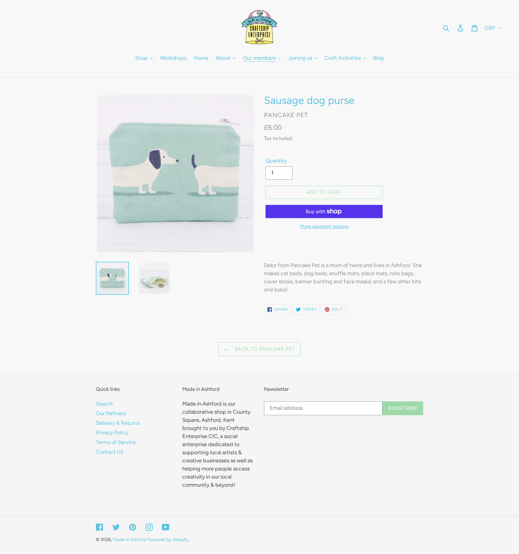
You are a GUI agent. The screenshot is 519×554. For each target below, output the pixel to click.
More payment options (324, 226)
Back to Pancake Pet (264, 349)
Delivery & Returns (118, 423)
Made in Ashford (129, 539)
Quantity (276, 160)
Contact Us (109, 452)
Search (104, 403)
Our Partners (111, 413)
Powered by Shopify (168, 539)
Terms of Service (116, 442)
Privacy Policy (112, 432)
